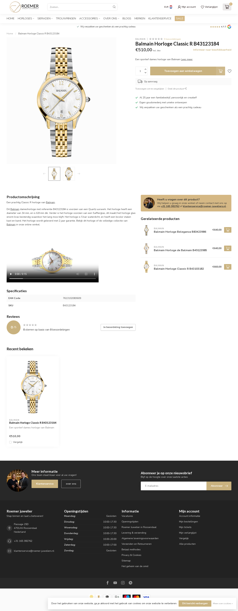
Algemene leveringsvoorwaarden (140, 538)
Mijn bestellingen (188, 521)
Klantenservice (159, 18)
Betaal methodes (131, 549)
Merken (140, 18)
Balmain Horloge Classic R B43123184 (38, 33)
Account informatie (189, 516)
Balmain (140, 39)
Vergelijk (18, 442)
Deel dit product (176, 88)
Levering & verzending (134, 532)
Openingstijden (130, 521)
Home (10, 18)
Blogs (126, 18)
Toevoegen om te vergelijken (149, 88)
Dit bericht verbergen (195, 603)
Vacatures (127, 516)
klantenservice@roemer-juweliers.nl (204, 206)
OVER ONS (110, 18)
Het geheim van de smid (135, 566)
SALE (179, 18)
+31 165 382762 (170, 206)
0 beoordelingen (172, 39)
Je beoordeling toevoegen (118, 327)
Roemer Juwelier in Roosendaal (139, 527)
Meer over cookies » (223, 603)
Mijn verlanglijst (187, 532)
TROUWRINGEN (66, 18)
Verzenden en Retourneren (137, 544)
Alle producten (187, 544)
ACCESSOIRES (88, 18)
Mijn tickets (185, 527)
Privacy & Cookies (131, 555)
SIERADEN (44, 18)
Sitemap (126, 560)
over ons (71, 483)
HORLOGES (25, 18)
